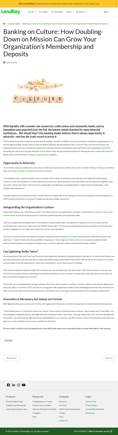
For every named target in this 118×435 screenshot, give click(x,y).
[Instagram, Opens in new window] (18, 385)
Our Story (63, 405)
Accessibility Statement (95, 409)
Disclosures (90, 413)
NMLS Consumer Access (100, 431)
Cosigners (36, 413)
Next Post (109, 358)
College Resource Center (42, 401)
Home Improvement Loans (16, 409)
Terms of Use (91, 401)
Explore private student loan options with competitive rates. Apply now (59, 3)
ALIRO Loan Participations (69, 409)
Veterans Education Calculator (44, 409)
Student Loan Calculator (41, 405)
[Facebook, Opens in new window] (8, 385)
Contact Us (63, 420)
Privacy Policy (91, 405)
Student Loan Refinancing (16, 405)
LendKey (19, 328)
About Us (63, 401)
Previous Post (12, 358)
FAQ (34, 417)
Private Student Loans (14, 401)
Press (61, 417)
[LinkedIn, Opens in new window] (13, 385)
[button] (32, 12)
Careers (62, 413)
